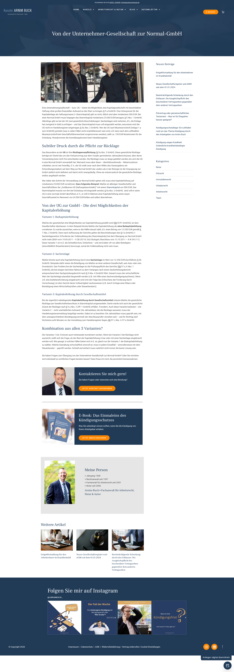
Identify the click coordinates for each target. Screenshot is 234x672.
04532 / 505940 (115, 2)
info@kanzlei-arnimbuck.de (130, 2)
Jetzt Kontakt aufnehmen (97, 388)
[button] (117, 659)
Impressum (73, 647)
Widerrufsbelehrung (111, 647)
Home (76, 10)
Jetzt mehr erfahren (94, 438)
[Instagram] (206, 647)
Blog (132, 10)
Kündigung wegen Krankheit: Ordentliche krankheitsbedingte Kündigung (170, 145)
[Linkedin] (214, 647)
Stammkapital (113, 187)
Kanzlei (87, 10)
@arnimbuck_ (55, 597)
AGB (97, 647)
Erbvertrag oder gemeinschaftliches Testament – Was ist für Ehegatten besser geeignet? (172, 116)
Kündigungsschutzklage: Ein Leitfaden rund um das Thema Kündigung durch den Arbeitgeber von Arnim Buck (173, 130)
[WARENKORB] (223, 12)
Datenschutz (87, 647)
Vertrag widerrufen (130, 647)
